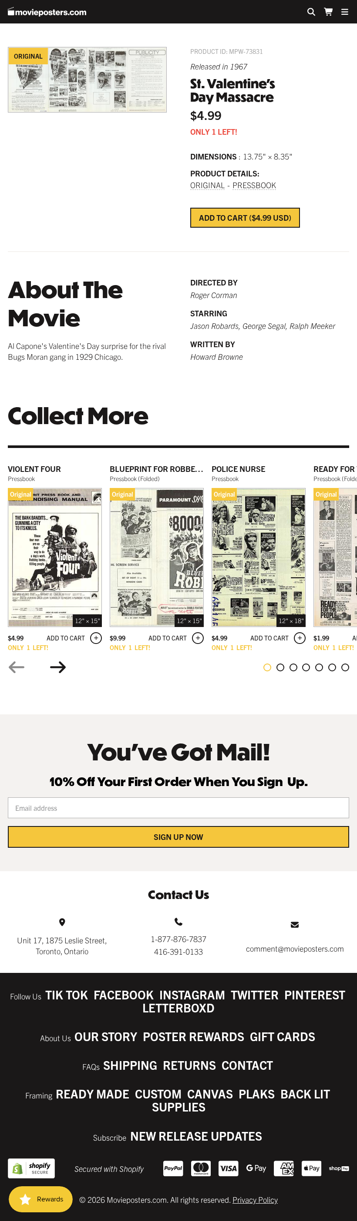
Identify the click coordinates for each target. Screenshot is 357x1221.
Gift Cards (282, 1036)
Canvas (210, 1093)
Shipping (130, 1065)
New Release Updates (196, 1135)
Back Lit (305, 1093)
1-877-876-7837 (178, 939)
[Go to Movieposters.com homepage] (47, 12)
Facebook (124, 994)
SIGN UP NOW (178, 837)
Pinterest (314, 994)
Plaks (257, 1093)
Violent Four (34, 469)
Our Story (105, 1036)
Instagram (192, 994)
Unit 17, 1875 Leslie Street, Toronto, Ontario (62, 945)
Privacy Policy (255, 1199)
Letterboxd (178, 1007)
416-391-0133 (178, 951)
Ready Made (92, 1093)
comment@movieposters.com (295, 948)
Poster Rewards (193, 1036)
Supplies (178, 1106)
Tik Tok (66, 994)
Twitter (255, 994)
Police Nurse (238, 469)
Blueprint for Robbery (157, 469)
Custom (158, 1093)
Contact (247, 1065)
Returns (189, 1065)
